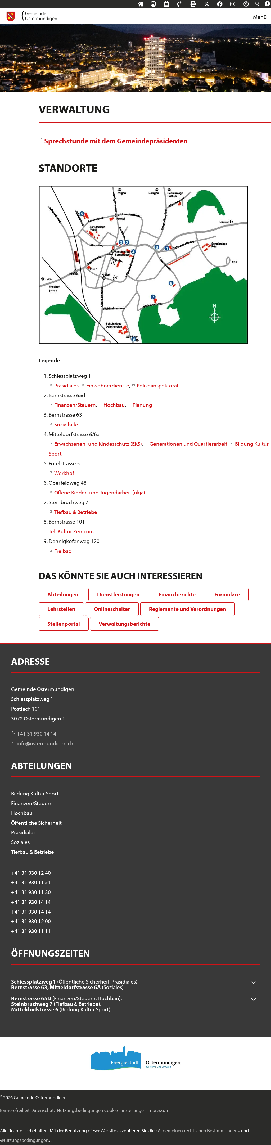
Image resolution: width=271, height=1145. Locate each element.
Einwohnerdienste (107, 385)
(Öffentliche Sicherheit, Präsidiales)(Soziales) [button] (74, 984)
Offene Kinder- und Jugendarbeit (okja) (99, 492)
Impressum (158, 1110)
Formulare (227, 594)
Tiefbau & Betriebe (75, 511)
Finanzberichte (177, 594)
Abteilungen (62, 594)
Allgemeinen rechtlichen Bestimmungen (198, 1131)
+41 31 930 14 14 (36, 733)
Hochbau (114, 404)
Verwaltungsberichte (124, 623)
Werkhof (64, 473)
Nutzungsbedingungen (80, 1110)
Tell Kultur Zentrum (71, 531)
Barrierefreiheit (15, 1110)
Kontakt (184, 4)
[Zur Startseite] (31, 15)
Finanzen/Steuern (75, 404)
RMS (171, 4)
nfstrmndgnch (45, 743)
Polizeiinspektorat (158, 385)
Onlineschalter (112, 608)
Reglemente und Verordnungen (187, 608)
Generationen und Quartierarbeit (188, 443)
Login (251, 4)
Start (146, 4)
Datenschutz (43, 1110)
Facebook (225, 4)
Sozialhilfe (66, 424)
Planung (142, 404)
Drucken (198, 4)
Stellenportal (63, 623)
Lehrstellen (61, 608)
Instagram (237, 4)
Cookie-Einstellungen (125, 1110)
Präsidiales (66, 385)
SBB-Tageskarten (156, 8)
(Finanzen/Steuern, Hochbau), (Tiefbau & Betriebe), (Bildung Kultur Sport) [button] (66, 1004)
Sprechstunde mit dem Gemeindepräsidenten (116, 140)
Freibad (63, 550)
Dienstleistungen (118, 594)
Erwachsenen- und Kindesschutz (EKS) (98, 443)
